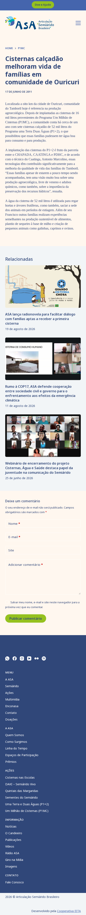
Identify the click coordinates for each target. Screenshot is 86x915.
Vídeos (9, 846)
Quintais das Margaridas (21, 791)
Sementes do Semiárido (21, 797)
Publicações (13, 840)
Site (11, 550)
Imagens (11, 866)
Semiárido (12, 686)
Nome (14, 523)
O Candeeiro (13, 833)
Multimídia (12, 699)
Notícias (10, 826)
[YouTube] (29, 658)
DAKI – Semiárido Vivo (20, 784)
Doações (11, 719)
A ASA (9, 679)
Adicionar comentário (25, 564)
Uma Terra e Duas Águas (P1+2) (27, 804)
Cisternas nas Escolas (20, 777)
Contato (11, 713)
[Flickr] (36, 658)
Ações (9, 693)
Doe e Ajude (43, 4)
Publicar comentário (25, 618)
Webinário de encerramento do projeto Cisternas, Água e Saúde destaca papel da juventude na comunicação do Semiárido (39, 468)
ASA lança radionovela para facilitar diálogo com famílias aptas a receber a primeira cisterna (40, 319)
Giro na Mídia (14, 860)
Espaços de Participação (21, 755)
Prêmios (10, 762)
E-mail (14, 537)
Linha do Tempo (16, 748)
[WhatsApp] (7, 658)
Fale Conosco (14, 882)
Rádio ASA (12, 853)
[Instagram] (22, 658)
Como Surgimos (16, 742)
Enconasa (11, 706)
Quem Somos (14, 735)
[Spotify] (44, 658)
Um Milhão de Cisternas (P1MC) (26, 811)
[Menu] (78, 23)
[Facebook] (15, 658)
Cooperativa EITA (69, 911)
